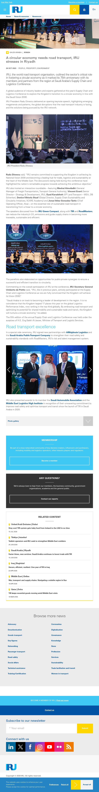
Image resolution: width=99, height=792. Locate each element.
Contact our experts (49, 499)
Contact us (93, 2)
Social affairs (13, 663)
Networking (13, 646)
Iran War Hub (6, 2)
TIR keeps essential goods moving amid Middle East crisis (33, 593)
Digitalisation (57, 630)
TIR (72, 211)
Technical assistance (16, 668)
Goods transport (15, 635)
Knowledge (56, 641)
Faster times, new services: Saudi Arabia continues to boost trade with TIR (40, 554)
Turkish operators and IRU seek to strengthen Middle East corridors (37, 541)
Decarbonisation (15, 630)
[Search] (74, 9)
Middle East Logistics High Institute (24, 404)
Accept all (87, 785)
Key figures (12, 641)
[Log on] (84, 9)
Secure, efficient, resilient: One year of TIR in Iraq (29, 567)
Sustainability (57, 663)
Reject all (64, 784)
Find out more (62, 701)
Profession (55, 652)
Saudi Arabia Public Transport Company (30, 336)
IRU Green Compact (48, 211)
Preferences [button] (54, 785)
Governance (56, 635)
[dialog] (49, 785)
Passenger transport (16, 652)
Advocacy (12, 624)
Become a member (76, 2)
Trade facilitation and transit (63, 668)
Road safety (13, 657)
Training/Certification (17, 674)
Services (55, 657)
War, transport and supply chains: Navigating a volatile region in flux (38, 580)
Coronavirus (56, 624)
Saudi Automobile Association (66, 400)
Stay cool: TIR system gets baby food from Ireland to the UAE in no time (39, 528)
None (53, 646)
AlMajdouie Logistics (77, 333)
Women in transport (59, 674)
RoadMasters (85, 211)
